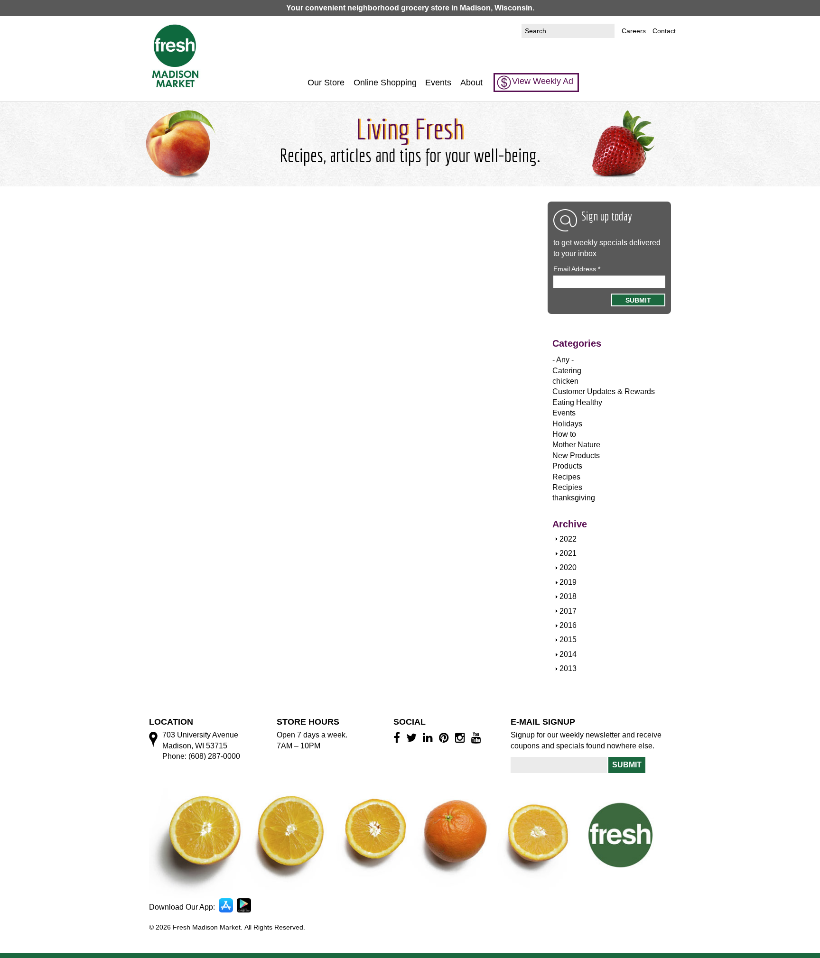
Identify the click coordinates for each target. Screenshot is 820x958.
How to (564, 434)
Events (438, 82)
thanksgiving (573, 498)
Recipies (567, 487)
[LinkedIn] (429, 737)
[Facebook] (398, 737)
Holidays (567, 424)
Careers (634, 31)
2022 (568, 539)
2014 (568, 654)
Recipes (566, 477)
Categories (576, 343)
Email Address (576, 269)
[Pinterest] (445, 737)
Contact (664, 31)
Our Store (326, 82)
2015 (568, 640)
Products (567, 466)
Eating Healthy (577, 402)
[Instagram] (461, 737)
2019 (568, 582)
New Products (576, 455)
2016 (568, 625)
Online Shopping (385, 82)
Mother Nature (576, 445)
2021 (568, 553)
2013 (568, 668)
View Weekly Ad (542, 81)
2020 (568, 567)
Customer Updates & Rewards (603, 391)
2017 (568, 611)
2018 (568, 596)
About (471, 82)
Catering (566, 371)
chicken (565, 381)
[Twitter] (412, 737)
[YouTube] (477, 737)
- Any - (563, 360)
